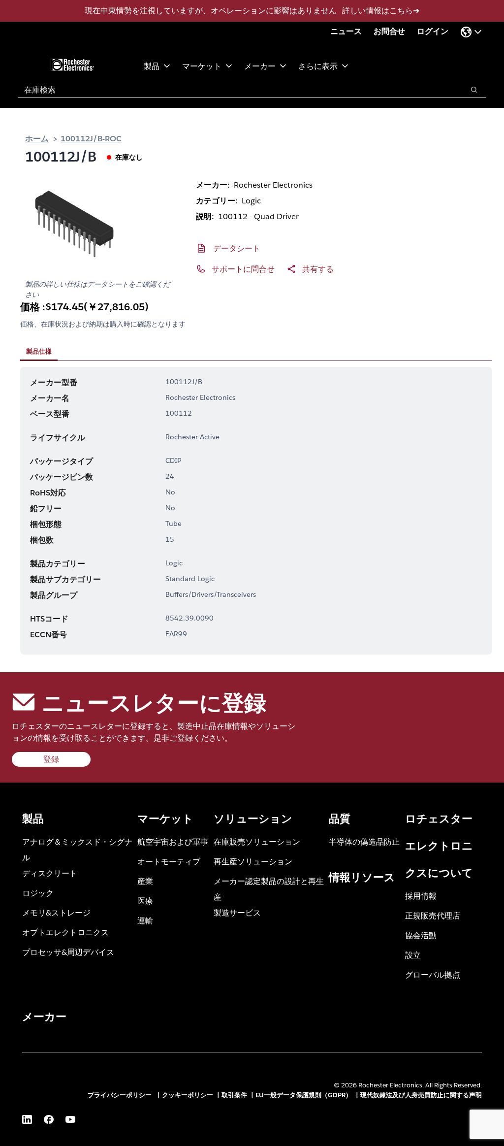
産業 (145, 880)
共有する (318, 268)
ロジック (38, 892)
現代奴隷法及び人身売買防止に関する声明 (421, 1095)
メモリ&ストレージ (56, 912)
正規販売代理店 (432, 915)
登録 (51, 759)
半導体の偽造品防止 (364, 841)
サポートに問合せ (243, 268)
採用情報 (421, 895)
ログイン (432, 31)
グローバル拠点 (432, 974)
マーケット (201, 65)
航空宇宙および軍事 (172, 841)
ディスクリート (49, 873)
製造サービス (237, 912)
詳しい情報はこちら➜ (380, 10)
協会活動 (421, 935)
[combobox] (236, 89)
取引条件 (234, 1095)
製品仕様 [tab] (39, 351)
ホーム (37, 138)
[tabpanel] (256, 510)
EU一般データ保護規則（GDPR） (303, 1095)
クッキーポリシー (187, 1095)
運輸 (145, 920)
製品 (151, 65)
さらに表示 (318, 65)
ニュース (346, 31)
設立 (413, 954)
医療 (145, 900)
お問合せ (389, 31)
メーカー (260, 65)
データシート (236, 248)
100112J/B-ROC (91, 138)
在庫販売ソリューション (257, 841)
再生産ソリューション (253, 861)
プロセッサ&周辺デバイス (68, 951)
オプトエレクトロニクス (65, 932)
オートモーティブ (168, 861)
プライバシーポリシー (121, 1095)
